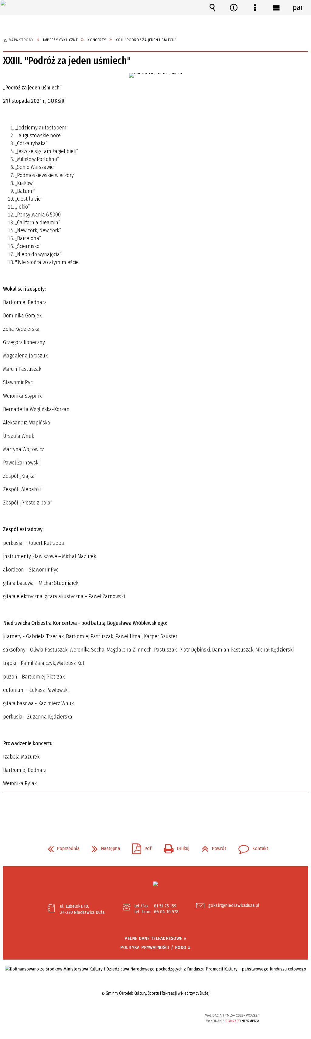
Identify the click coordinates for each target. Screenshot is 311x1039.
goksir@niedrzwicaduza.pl (233, 905)
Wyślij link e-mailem (166, 810)
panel (297, 7)
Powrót (211, 846)
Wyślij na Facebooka (144, 810)
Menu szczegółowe (254, 7)
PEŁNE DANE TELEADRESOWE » (155, 938)
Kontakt (251, 846)
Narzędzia (233, 7)
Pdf (139, 846)
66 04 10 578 (166, 911)
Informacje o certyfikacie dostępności (78, 1019)
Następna (103, 846)
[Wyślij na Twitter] (155, 810)
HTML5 (145, 1018)
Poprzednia (61, 846)
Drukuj (174, 846)
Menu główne (276, 7)
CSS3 (155, 1018)
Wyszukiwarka (212, 7)
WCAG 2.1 (173, 1017)
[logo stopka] (155, 883)
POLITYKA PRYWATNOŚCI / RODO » (155, 947)
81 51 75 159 (165, 906)
